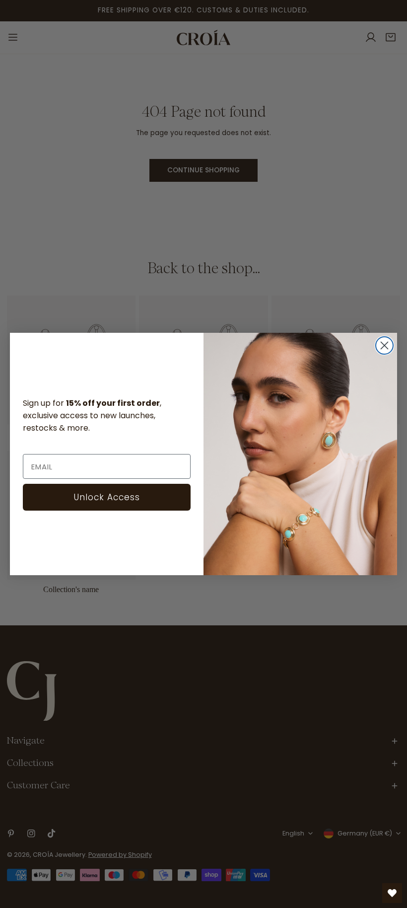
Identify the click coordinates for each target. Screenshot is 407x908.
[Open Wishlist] (392, 893)
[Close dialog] (384, 345)
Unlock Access (107, 497)
